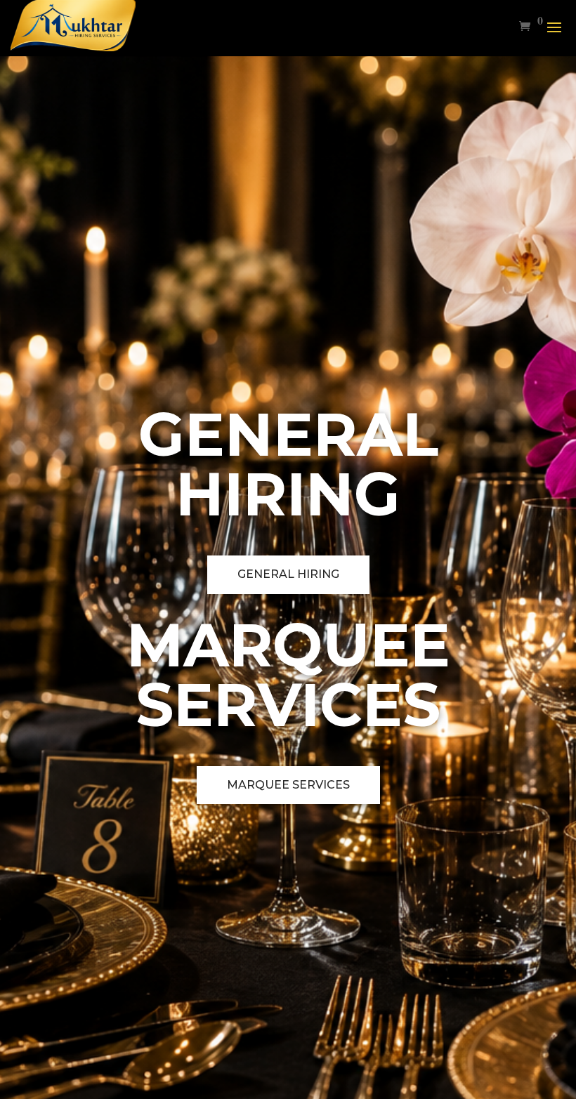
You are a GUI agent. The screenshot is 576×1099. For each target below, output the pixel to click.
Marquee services (288, 784)
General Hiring (288, 574)
